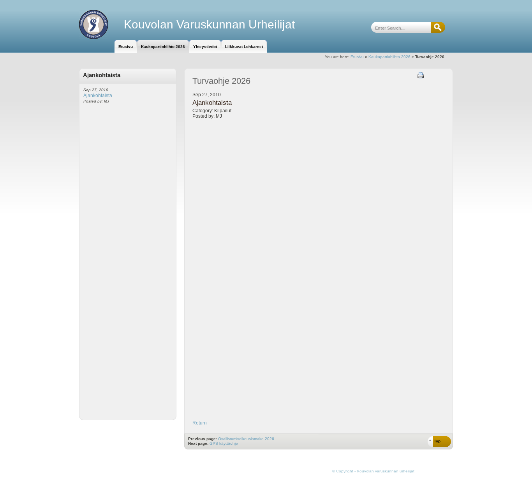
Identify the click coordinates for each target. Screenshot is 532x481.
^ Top (434, 441)
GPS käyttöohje (224, 443)
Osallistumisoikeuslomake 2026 (246, 439)
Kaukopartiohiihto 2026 (389, 57)
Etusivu (357, 57)
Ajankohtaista (97, 95)
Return (199, 423)
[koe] (101, 24)
